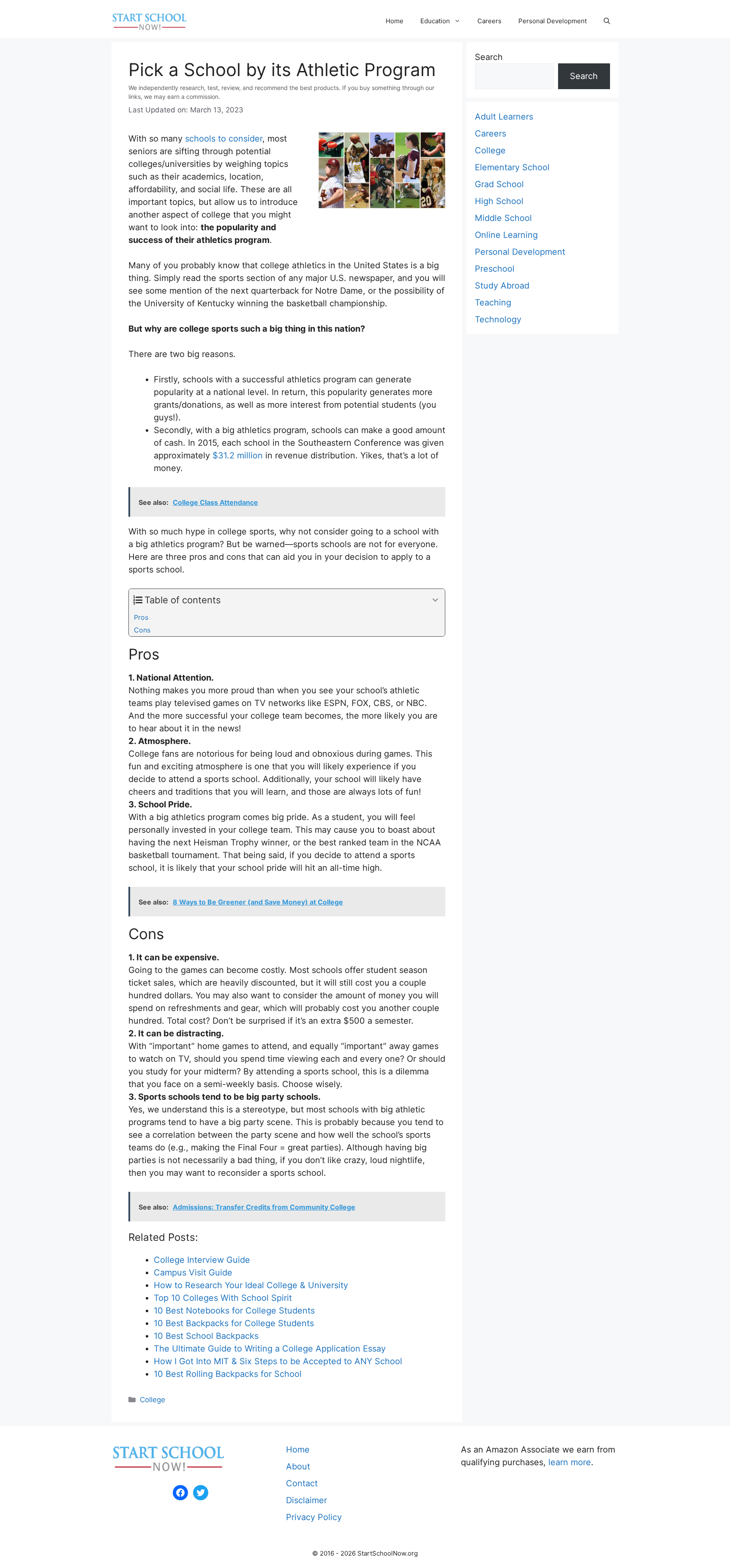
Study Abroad (502, 286)
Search (489, 57)
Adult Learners (504, 117)
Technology (498, 319)
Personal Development (552, 21)
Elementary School (512, 167)
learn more (569, 1462)
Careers (489, 21)
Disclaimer (306, 1500)
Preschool (495, 269)
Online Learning (506, 235)
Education (435, 21)
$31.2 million (237, 455)
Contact (302, 1483)
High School (499, 201)
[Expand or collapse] (435, 600)
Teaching (493, 302)
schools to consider (223, 139)
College (152, 1399)
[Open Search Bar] (606, 21)
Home (394, 21)
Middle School (503, 218)
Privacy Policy (314, 1517)
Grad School (499, 184)
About (298, 1466)
